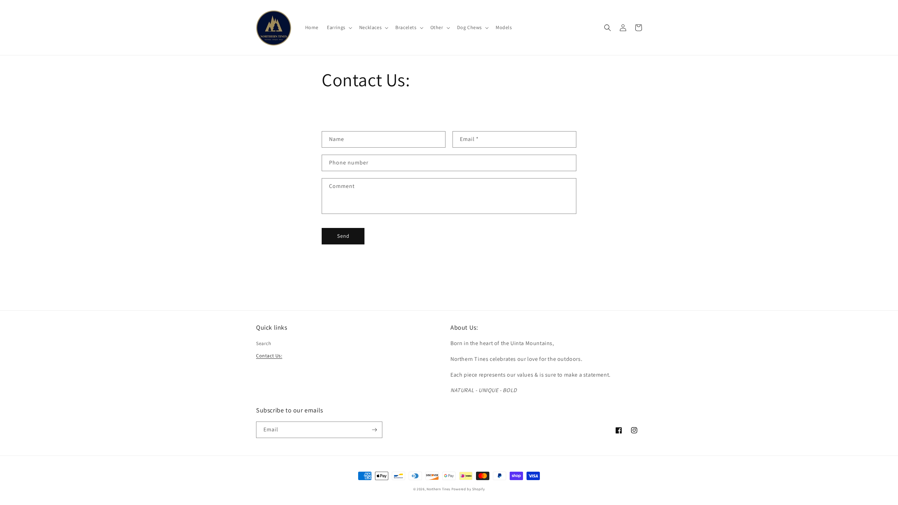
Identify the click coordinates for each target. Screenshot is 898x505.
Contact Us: (269, 355)
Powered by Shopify (468, 489)
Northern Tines (438, 489)
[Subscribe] (374, 430)
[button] (339, 27)
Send (343, 236)
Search (264, 343)
